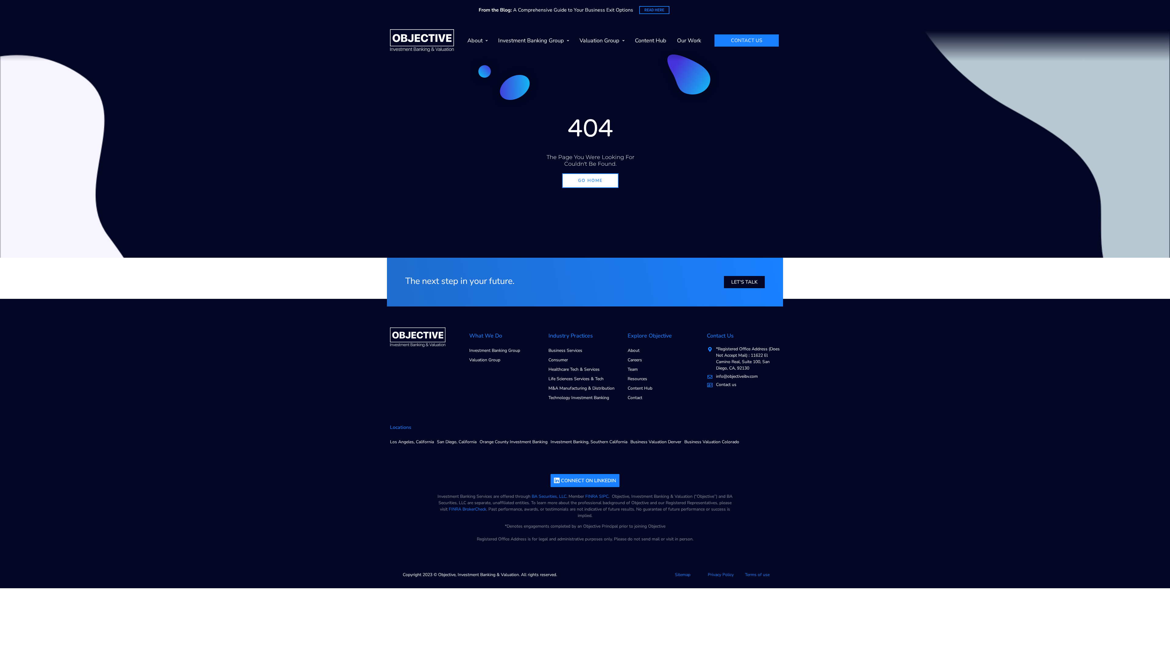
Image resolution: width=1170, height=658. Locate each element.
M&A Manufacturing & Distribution (581, 388)
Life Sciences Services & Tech (576, 379)
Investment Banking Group (531, 40)
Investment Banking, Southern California (589, 442)
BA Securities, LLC (549, 496)
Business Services (565, 350)
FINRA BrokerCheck (467, 509)
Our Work (689, 40)
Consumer (558, 360)
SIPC (603, 496)
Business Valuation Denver (655, 442)
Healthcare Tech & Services (574, 369)
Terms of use (757, 575)
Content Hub (650, 40)
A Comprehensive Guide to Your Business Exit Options (556, 10)
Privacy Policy (721, 575)
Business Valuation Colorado (711, 442)
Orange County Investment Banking (514, 442)
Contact (635, 398)
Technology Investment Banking (578, 398)
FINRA (591, 496)
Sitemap (682, 575)
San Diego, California (457, 442)
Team (633, 369)
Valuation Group (599, 40)
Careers (635, 360)
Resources (637, 379)
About (475, 40)
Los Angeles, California (412, 442)
